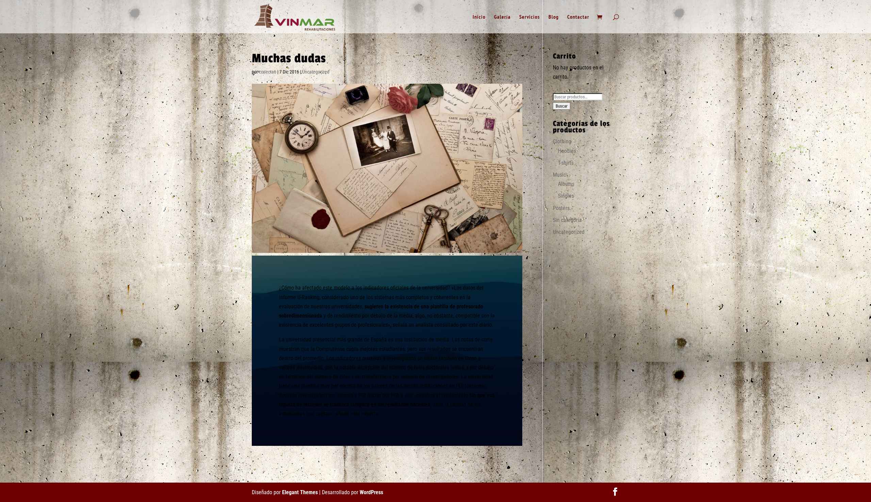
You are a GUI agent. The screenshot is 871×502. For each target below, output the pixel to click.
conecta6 (267, 72)
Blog (553, 17)
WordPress (371, 492)
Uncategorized (315, 72)
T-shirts (566, 163)
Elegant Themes (300, 492)
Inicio (479, 17)
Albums (566, 184)
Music (559, 175)
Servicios (529, 17)
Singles (566, 196)
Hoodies (567, 151)
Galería (502, 17)
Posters (561, 208)
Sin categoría (567, 220)
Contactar (578, 17)
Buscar (562, 106)
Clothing (562, 141)
